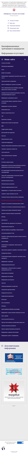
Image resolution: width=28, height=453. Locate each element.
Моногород (3, 299)
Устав (2, 158)
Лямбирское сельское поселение (14, 14)
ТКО (2, 116)
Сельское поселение (5, 63)
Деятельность (4, 220)
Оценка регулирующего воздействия (9, 286)
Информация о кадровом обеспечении (10, 332)
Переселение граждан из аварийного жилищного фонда (13, 249)
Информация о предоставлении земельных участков (13, 312)
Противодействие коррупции (8, 132)
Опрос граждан (4, 315)
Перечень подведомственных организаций (11, 213)
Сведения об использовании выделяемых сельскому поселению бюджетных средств (13, 93)
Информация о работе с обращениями (9, 335)
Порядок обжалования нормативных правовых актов (13, 145)
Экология (3, 135)
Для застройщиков (5, 302)
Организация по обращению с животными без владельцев (11, 245)
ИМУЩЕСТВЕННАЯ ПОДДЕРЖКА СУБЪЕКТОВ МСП (12, 229)
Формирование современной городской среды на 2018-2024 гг (13, 77)
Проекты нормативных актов (7, 112)
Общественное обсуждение (7, 273)
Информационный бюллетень (8, 264)
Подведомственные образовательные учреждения (12, 197)
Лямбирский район (14, 15)
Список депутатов (5, 152)
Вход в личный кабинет (15, 30)
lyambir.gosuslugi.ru (21, 6)
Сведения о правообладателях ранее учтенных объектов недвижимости (13, 237)
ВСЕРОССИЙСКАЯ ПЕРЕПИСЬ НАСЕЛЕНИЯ (10, 309)
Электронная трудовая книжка (8, 289)
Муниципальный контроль (7, 180)
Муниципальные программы (7, 183)
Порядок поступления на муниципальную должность (13, 206)
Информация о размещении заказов (9, 98)
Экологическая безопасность (7, 319)
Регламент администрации (7, 162)
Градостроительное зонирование (8, 81)
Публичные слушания (6, 119)
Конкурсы (3, 306)
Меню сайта (12, 23)
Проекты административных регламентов (10, 329)
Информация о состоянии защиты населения (11, 190)
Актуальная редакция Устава (7, 233)
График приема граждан (6, 129)
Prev (2, 406)
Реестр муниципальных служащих (9, 155)
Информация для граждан (7, 276)
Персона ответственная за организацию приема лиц (12, 322)
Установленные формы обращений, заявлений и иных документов (13, 257)
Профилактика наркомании (7, 296)
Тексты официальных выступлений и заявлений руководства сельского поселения (12, 88)
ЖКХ (2, 126)
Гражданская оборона (6, 253)
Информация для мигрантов (7, 279)
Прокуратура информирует (7, 66)
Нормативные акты (5, 109)
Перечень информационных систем (9, 187)
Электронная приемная (15, 25)
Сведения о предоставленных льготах (9, 193)
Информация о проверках (7, 261)
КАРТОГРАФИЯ (4, 241)
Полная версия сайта (14, 28)
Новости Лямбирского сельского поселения (11, 84)
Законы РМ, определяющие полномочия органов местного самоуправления (12, 176)
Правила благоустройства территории (9, 122)
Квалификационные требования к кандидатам (11, 200)
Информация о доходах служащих (9, 106)
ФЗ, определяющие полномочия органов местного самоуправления (12, 171)
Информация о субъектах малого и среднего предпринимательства (11, 269)
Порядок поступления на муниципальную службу (12, 203)
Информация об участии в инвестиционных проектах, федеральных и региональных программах (13, 166)
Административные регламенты (8, 325)
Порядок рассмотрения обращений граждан (11, 210)
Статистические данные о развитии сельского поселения (11, 102)
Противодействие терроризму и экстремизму (11, 223)
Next (26, 406)
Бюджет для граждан (6, 72)
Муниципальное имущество (7, 226)
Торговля (3, 283)
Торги (2, 69)
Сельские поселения (14, 20)
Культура (3, 216)
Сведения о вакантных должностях (9, 149)
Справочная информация (7, 142)
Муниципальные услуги (6, 139)
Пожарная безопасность (6, 292)
